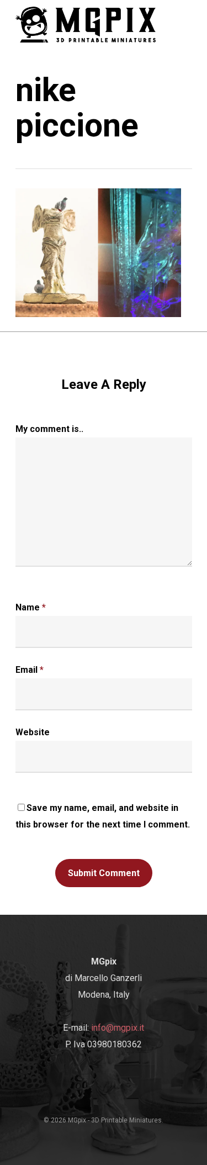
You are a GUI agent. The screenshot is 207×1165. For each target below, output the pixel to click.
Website (32, 732)
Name (30, 607)
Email (29, 670)
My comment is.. (49, 429)
